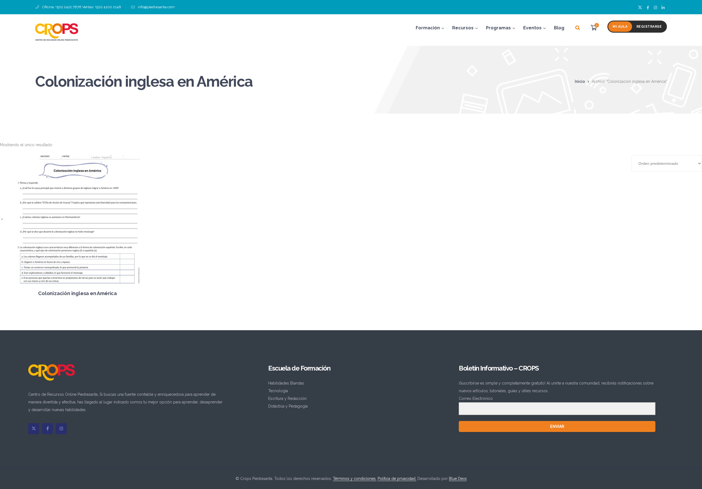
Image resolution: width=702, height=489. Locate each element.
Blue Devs (458, 478)
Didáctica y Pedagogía (288, 406)
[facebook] (47, 428)
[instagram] (61, 428)
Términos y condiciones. (355, 478)
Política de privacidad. (397, 478)
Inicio (580, 81)
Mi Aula (620, 27)
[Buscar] (578, 28)
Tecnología (278, 391)
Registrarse (649, 27)
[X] (33, 428)
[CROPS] (56, 31)
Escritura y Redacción (287, 398)
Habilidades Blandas (286, 383)
